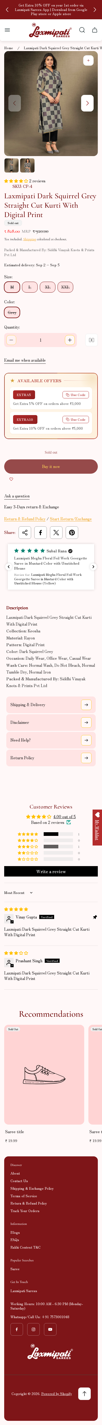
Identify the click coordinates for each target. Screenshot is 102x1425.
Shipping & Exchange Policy (32, 1188)
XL (47, 287)
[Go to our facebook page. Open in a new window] (16, 1329)
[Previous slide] (7, 10)
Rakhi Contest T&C (25, 1247)
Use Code (78, 394)
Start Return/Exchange (71, 518)
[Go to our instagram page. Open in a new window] (33, 1329)
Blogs (15, 1232)
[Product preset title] (44, 1074)
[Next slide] (95, 10)
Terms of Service (23, 1195)
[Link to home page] (51, 1351)
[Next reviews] (93, 566)
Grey (12, 312)
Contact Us (19, 1180)
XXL (65, 287)
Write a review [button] (51, 871)
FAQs (14, 1239)
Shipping (29, 239)
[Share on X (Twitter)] (56, 532)
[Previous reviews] (8, 566)
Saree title (14, 1131)
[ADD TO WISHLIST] (11, 479)
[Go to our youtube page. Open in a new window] (50, 1329)
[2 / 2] (27, 165)
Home (8, 48)
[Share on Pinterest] (72, 532)
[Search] (82, 30)
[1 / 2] (11, 165)
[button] (16, 180)
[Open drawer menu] (7, 30)
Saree (15, 1268)
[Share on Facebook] (40, 532)
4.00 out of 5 (64, 816)
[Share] (25, 532)
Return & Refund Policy (25, 518)
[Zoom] (88, 60)
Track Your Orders (24, 1210)
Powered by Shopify (56, 1393)
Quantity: (12, 327)
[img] (16, 909)
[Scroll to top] (84, 1393)
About (15, 1173)
